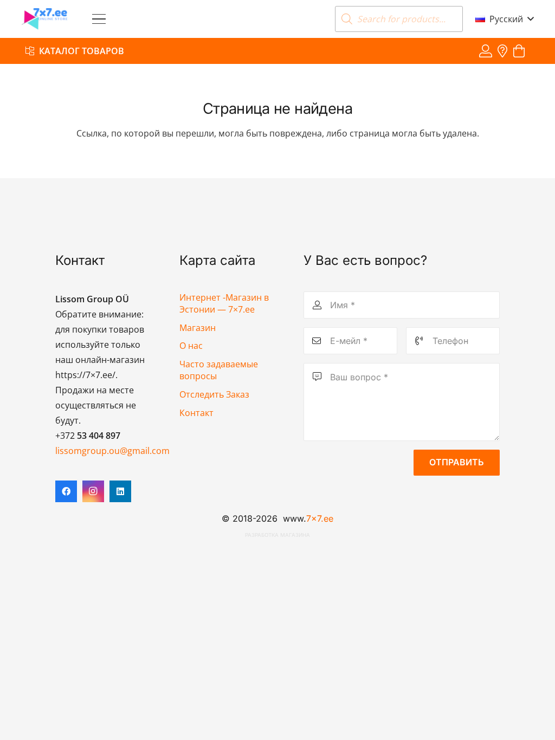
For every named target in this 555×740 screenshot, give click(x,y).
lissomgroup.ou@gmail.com (112, 451)
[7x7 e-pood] (45, 19)
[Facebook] (66, 491)
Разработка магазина (277, 535)
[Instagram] (93, 491)
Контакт (196, 413)
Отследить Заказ (214, 394)
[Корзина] (519, 51)
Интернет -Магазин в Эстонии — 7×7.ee (224, 303)
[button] (99, 19)
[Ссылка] (485, 51)
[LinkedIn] (120, 491)
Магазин (197, 328)
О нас (191, 346)
